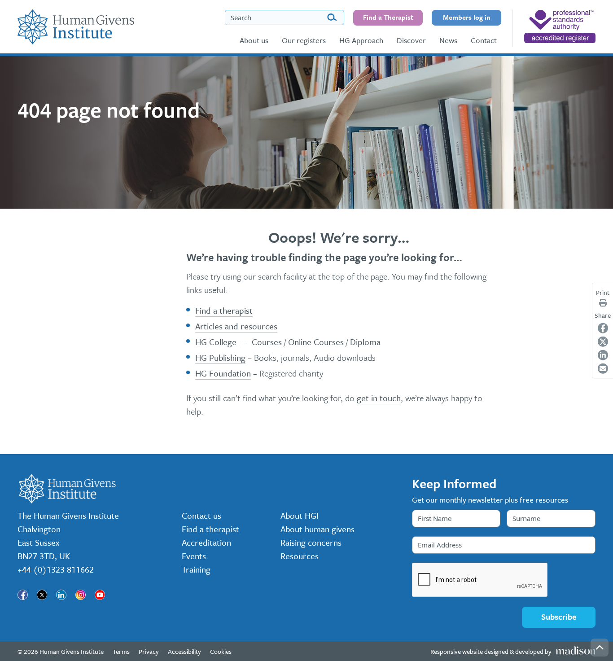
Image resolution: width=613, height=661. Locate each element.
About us (254, 40)
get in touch (379, 398)
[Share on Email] (603, 368)
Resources (299, 556)
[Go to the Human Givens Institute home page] (76, 26)
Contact (484, 40)
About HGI (299, 515)
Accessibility (184, 651)
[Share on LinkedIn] (603, 355)
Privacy (149, 651)
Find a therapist (224, 310)
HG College (217, 342)
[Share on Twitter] (603, 342)
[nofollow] (559, 26)
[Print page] (603, 302)
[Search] (332, 18)
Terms (121, 651)
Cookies (221, 651)
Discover (411, 40)
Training (196, 569)
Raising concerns (311, 542)
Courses (267, 342)
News (448, 40)
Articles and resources (236, 326)
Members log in (466, 17)
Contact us (201, 515)
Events (194, 556)
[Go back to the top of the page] (600, 648)
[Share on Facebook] (603, 328)
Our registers (304, 40)
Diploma (365, 342)
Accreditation (206, 542)
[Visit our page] (23, 595)
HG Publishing (220, 357)
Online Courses (316, 342)
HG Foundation (223, 373)
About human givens (317, 529)
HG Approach (361, 40)
